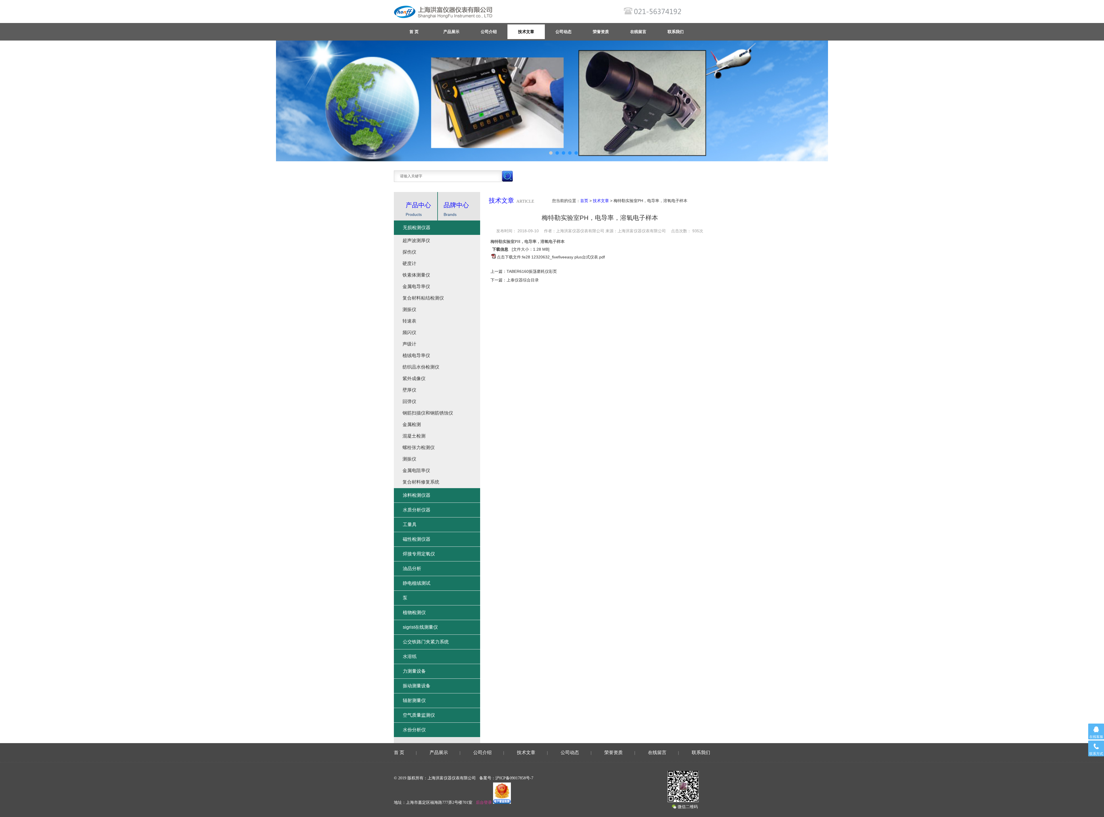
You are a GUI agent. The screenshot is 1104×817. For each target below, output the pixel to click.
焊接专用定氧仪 (419, 553)
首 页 (399, 752)
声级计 (409, 344)
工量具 (410, 524)
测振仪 (409, 309)
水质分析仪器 (416, 509)
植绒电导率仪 (416, 355)
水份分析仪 (414, 729)
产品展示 (451, 31)
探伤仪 (409, 252)
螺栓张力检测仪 (418, 447)
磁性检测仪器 (416, 539)
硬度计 (409, 263)
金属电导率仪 (416, 286)
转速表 (409, 321)
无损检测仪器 (416, 227)
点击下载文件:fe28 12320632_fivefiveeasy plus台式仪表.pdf (551, 257)
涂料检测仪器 (416, 495)
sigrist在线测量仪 (420, 627)
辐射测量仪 (414, 700)
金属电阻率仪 (416, 470)
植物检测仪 (414, 612)
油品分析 (412, 568)
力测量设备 (414, 671)
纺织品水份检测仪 (420, 367)
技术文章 (526, 31)
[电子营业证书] (502, 802)
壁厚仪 (409, 390)
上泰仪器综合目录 (523, 280)
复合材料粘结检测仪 (423, 298)
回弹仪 (409, 401)
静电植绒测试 (416, 583)
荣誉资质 (601, 31)
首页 (584, 200)
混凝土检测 (413, 436)
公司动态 (563, 31)
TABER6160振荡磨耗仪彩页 (532, 271)
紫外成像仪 (413, 378)
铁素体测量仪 (416, 275)
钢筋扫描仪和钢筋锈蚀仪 (427, 413)
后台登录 (484, 802)
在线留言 (638, 31)
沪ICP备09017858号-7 (514, 778)
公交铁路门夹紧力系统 (426, 641)
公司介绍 (489, 31)
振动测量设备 (416, 685)
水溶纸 (410, 656)
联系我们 (676, 31)
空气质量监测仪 (419, 715)
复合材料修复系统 (420, 482)
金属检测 (411, 424)
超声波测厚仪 (416, 240)
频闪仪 (409, 332)
